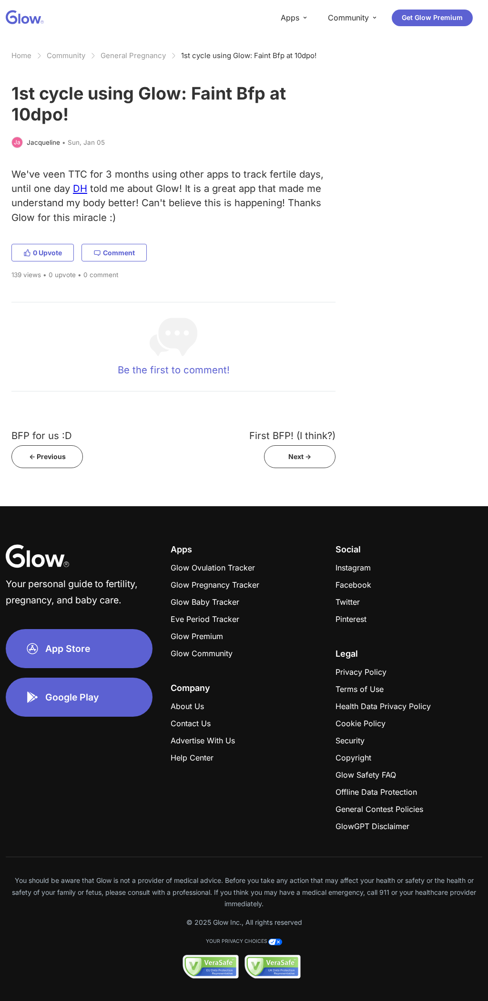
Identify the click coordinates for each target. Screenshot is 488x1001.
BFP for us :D (41, 435)
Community (66, 55)
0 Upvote (47, 253)
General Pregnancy (133, 55)
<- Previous (47, 456)
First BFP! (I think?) (292, 435)
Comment (119, 253)
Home (21, 55)
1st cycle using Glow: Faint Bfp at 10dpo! (248, 55)
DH (80, 188)
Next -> (299, 456)
